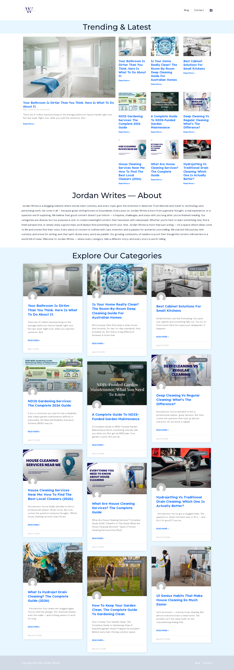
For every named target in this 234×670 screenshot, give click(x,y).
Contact (199, 10)
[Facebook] (211, 10)
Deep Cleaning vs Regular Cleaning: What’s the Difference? (196, 121)
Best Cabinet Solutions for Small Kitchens (194, 64)
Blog (186, 10)
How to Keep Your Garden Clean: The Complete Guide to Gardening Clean (114, 609)
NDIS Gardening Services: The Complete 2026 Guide (131, 121)
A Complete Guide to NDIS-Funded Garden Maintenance (116, 416)
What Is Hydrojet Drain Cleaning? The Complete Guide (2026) (48, 596)
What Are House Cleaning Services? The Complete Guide (164, 169)
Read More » (28, 124)
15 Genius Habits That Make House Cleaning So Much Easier (179, 600)
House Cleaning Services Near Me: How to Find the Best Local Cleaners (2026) (132, 171)
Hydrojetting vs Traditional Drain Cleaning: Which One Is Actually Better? (195, 171)
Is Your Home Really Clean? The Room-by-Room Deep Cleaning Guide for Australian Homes (164, 70)
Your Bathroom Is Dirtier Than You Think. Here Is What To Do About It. (132, 68)
